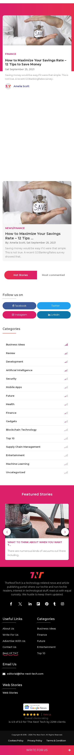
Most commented (53, 275)
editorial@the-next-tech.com (25, 673)
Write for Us (10, 634)
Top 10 (41, 653)
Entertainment (46, 647)
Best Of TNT (10, 653)
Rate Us (47, 714)
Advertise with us (14, 641)
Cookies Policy (15, 740)
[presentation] (7, 532)
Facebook (20, 305)
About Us (8, 628)
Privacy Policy (35, 740)
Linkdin (55, 314)
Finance (42, 634)
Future (41, 641)
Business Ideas (46, 628)
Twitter (55, 305)
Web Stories (10, 692)
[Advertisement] (37, 136)
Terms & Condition (56, 740)
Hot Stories (21, 275)
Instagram (20, 314)
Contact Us (9, 647)
